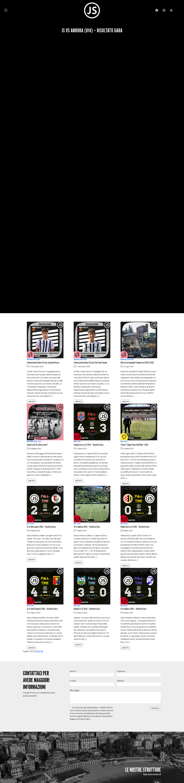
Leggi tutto (31, 402)
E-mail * (73, 681)
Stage (35, 441)
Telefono (120, 681)
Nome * (73, 671)
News (38, 359)
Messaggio (74, 690)
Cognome (121, 671)
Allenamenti (30, 359)
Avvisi (35, 359)
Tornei (39, 441)
